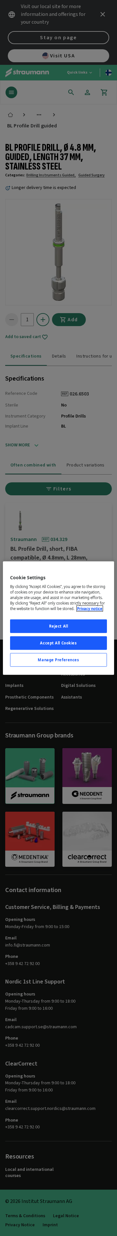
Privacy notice (89, 608)
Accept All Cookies (58, 643)
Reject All (58, 626)
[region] (58, 618)
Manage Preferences (58, 659)
